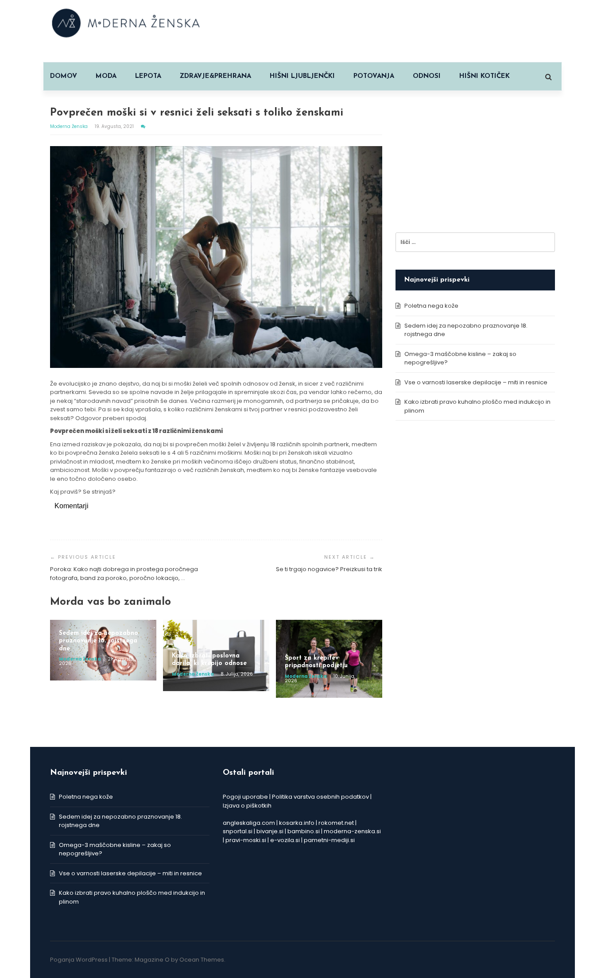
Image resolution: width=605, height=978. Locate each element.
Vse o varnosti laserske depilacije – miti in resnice (475, 382)
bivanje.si (269, 831)
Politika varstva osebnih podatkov (320, 796)
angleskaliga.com (249, 823)
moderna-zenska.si (352, 831)
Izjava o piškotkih (247, 805)
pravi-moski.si (245, 840)
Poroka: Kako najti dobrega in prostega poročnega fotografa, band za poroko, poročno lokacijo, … (124, 573)
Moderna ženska (69, 126)
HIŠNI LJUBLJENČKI (302, 76)
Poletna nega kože (431, 306)
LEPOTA (148, 76)
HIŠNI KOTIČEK (484, 76)
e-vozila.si (285, 840)
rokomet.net (336, 823)
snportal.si (237, 831)
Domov (63, 76)
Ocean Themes (201, 959)
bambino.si (303, 831)
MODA (106, 76)
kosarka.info (296, 823)
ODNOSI (427, 76)
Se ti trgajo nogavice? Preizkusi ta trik (329, 569)
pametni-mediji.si (329, 840)
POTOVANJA (373, 76)
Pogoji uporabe (245, 796)
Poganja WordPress (79, 959)
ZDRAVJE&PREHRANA (215, 76)
